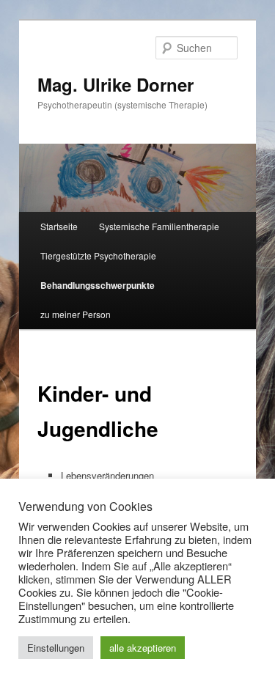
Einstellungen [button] (55, 648)
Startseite (59, 226)
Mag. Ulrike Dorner (115, 84)
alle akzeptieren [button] (142, 648)
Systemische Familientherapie (159, 226)
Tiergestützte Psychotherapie (98, 255)
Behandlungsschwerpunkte (97, 285)
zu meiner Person (75, 314)
